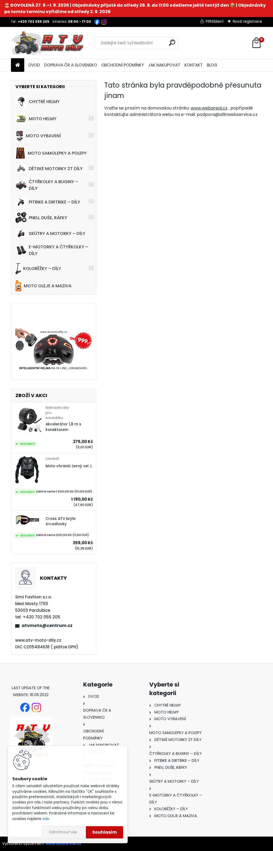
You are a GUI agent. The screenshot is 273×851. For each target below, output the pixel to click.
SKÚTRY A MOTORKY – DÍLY (57, 233)
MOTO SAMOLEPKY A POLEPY (57, 153)
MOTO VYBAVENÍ (43, 136)
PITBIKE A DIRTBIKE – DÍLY (54, 202)
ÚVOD (34, 65)
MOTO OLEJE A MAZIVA (47, 286)
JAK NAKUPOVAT (164, 65)
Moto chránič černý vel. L (69, 466)
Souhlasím (104, 832)
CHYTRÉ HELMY (44, 102)
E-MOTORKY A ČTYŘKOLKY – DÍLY (58, 250)
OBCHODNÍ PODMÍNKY (122, 65)
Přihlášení (214, 21)
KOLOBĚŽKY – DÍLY (42, 268)
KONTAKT (193, 65)
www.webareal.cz (209, 108)
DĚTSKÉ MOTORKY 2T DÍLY (56, 169)
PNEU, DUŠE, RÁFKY (48, 218)
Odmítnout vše (63, 832)
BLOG (212, 65)
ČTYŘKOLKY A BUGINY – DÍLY (53, 185)
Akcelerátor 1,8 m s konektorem (63, 427)
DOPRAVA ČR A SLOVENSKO (70, 65)
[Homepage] (17, 65)
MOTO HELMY (43, 119)
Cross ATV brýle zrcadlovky (60, 521)
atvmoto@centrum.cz (47, 625)
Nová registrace (247, 21)
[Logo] (47, 43)
